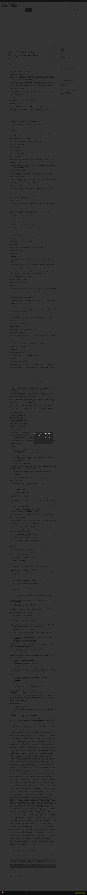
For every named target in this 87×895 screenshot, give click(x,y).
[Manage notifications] (3, 892)
